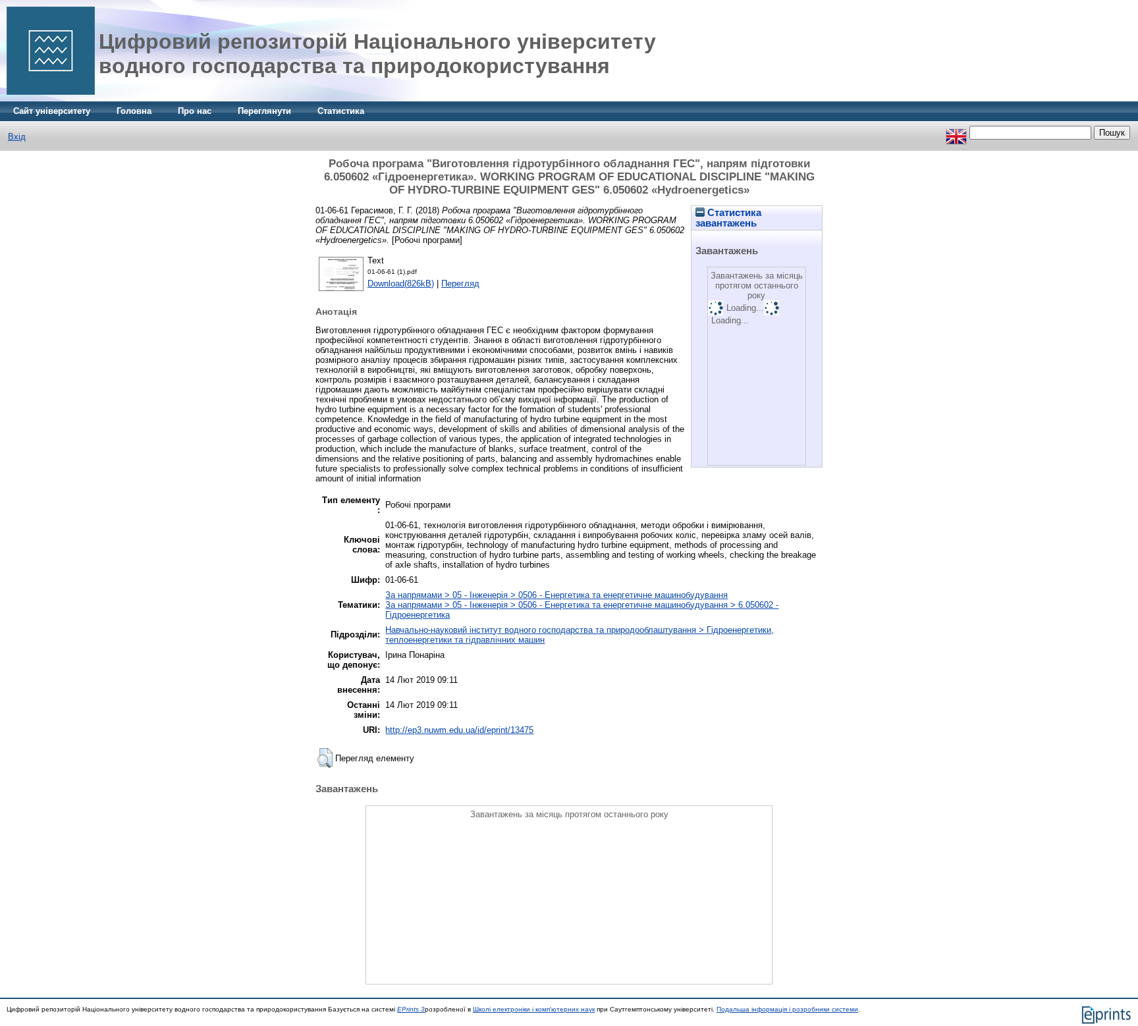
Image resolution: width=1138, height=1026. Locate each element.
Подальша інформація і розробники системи (787, 1009)
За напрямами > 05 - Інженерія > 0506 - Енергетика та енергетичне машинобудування (556, 595)
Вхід (17, 137)
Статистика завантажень (728, 218)
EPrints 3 (411, 1009)
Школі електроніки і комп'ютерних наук (534, 1009)
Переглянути (264, 111)
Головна (134, 111)
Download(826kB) (400, 283)
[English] (956, 133)
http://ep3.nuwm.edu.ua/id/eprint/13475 (459, 730)
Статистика (340, 111)
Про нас (194, 111)
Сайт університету (51, 111)
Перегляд (460, 283)
